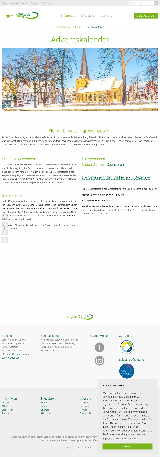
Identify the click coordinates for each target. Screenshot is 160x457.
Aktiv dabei (46, 413)
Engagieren (88, 15)
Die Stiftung (85, 402)
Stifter (44, 402)
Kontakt (84, 409)
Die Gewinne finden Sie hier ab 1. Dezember (116, 177)
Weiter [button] (127, 446)
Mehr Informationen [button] (126, 438)
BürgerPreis (8, 409)
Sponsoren (115, 164)
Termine (6, 413)
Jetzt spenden (146, 15)
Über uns (106, 15)
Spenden (45, 409)
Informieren (68, 15)
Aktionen (77, 27)
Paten (44, 406)
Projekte (6, 402)
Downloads (85, 413)
